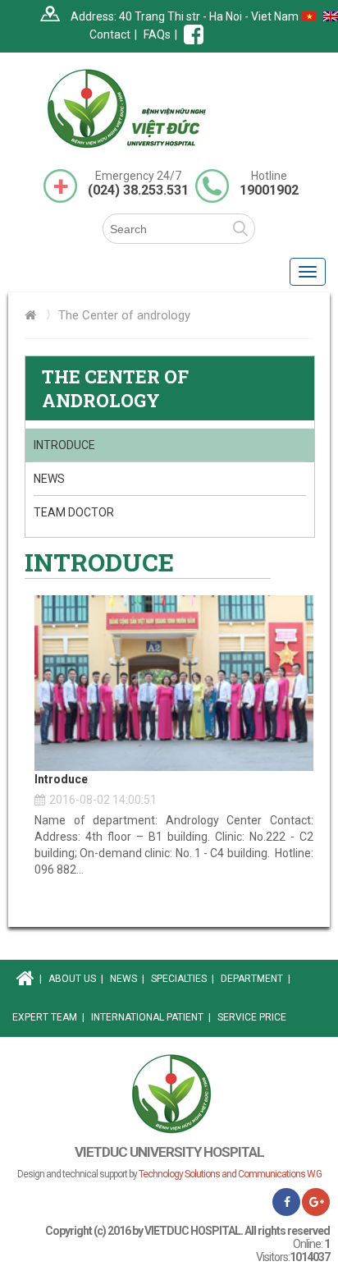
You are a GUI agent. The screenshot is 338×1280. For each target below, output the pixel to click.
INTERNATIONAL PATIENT (151, 1017)
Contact (109, 34)
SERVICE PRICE (251, 1017)
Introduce (64, 445)
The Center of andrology (124, 315)
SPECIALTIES (182, 978)
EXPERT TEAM (48, 1017)
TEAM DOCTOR (74, 512)
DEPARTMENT (255, 978)
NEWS (49, 478)
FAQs (157, 34)
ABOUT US (75, 978)
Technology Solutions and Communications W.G (230, 1174)
